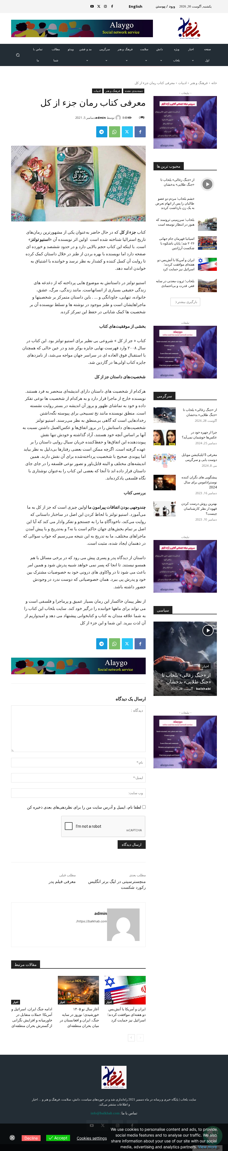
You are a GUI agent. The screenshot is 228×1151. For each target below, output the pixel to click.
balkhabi (203, 688)
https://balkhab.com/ (91, 921)
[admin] (119, 117)
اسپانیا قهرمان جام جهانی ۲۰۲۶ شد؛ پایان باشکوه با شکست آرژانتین (176, 243)
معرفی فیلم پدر (62, 881)
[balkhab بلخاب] (189, 28)
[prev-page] (140, 1037)
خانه (214, 82)
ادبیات (182, 82)
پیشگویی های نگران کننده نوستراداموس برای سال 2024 (199, 482)
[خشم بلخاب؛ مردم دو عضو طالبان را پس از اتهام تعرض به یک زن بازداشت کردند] (207, 203)
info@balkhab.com (105, 1113)
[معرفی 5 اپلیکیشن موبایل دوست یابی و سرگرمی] (164, 460)
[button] (17, 54)
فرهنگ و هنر (199, 82)
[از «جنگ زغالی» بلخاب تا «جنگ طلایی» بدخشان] (207, 184)
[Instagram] (105, 6)
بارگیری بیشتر (187, 301)
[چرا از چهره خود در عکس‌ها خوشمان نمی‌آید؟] (164, 437)
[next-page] (131, 1037)
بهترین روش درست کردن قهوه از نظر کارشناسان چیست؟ (199, 509)
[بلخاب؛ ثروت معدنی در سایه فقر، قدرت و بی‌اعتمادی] (207, 285)
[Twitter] (98, 6)
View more (207, 1146)
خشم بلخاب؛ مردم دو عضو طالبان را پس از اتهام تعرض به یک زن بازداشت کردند (174, 203)
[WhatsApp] (114, 131)
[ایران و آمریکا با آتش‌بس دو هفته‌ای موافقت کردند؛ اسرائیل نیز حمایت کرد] (125, 990)
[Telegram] (101, 131)
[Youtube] (92, 6)
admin (100, 117)
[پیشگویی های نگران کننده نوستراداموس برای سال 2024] (164, 482)
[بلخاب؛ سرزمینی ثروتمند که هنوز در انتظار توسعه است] (207, 224)
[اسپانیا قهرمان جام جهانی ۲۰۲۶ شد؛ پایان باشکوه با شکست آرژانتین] (207, 243)
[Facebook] (112, 6)
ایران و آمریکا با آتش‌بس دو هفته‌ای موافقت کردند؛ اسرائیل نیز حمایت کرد (126, 1014)
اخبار (109, 1002)
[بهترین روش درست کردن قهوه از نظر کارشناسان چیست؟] (164, 509)
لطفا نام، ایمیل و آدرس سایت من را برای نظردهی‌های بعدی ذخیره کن (84, 807)
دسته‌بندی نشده (134, 91)
